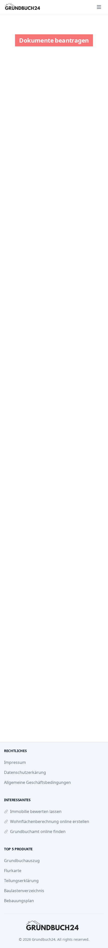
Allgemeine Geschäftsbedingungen (37, 782)
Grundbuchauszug (22, 860)
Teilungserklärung (21, 880)
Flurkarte (12, 870)
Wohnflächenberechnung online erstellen (49, 821)
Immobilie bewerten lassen (36, 811)
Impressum (15, 762)
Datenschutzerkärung (25, 772)
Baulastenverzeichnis (24, 890)
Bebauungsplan (19, 900)
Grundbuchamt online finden (38, 831)
